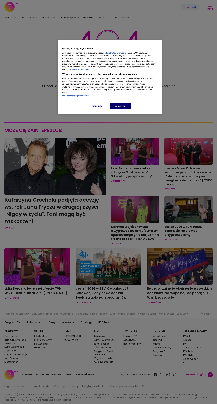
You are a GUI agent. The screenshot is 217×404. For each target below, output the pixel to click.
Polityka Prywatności (79, 69)
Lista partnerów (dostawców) (75, 96)
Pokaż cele (97, 106)
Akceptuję (120, 106)
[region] (110, 77)
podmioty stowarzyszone (114, 53)
